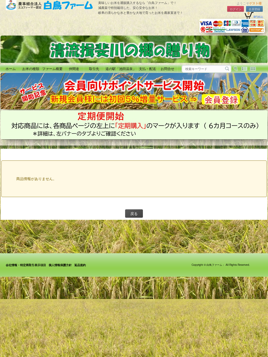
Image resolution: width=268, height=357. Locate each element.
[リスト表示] (244, 69)
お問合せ (167, 68)
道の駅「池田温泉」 (120, 68)
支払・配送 (147, 68)
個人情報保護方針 (60, 265)
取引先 (94, 68)
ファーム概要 (52, 68)
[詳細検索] (235, 69)
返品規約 (80, 265)
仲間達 (74, 68)
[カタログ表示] (253, 69)
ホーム (10, 68)
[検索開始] (227, 69)
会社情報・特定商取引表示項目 (26, 265)
